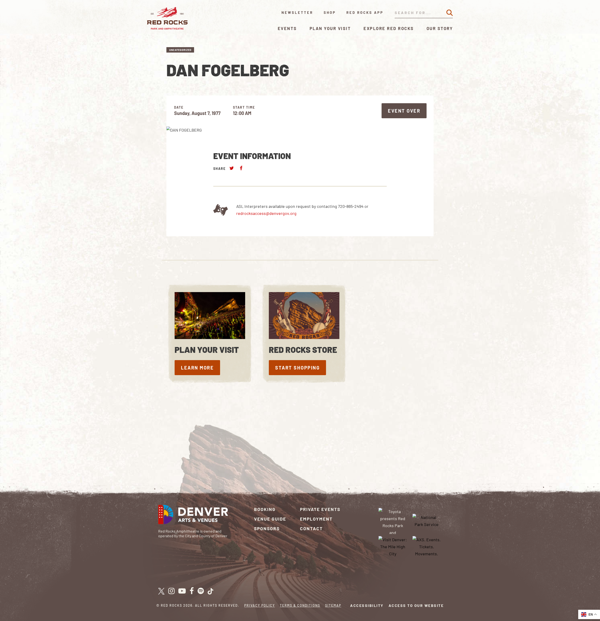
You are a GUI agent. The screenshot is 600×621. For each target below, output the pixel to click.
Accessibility (367, 605)
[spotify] (201, 591)
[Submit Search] (449, 12)
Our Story (440, 28)
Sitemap (333, 605)
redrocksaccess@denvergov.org (266, 213)
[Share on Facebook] (241, 168)
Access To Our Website (416, 605)
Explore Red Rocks (389, 28)
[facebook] (192, 591)
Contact (311, 528)
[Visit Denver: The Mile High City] (393, 546)
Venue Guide (270, 519)
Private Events (320, 509)
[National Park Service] (426, 520)
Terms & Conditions (300, 605)
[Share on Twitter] (232, 168)
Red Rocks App (364, 12)
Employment (316, 519)
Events (287, 28)
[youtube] (182, 591)
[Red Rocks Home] (167, 18)
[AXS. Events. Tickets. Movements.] (426, 546)
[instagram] (171, 591)
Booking (265, 509)
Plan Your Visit (330, 28)
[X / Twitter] (161, 591)
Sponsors (267, 528)
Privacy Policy (259, 605)
